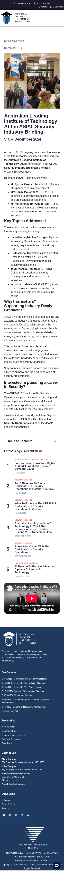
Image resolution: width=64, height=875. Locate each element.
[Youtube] (28, 815)
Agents (44, 7)
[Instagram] (22, 815)
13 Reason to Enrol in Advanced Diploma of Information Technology (35, 569)
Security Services (14, 40)
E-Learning (58, 7)
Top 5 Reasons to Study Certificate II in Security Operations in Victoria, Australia (34, 486)
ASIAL (37, 284)
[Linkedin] (16, 815)
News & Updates (22, 460)
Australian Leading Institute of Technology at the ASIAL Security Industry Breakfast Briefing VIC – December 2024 (33, 527)
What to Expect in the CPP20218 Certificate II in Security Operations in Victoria (35, 506)
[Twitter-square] (10, 815)
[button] (55, 441)
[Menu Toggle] (53, 18)
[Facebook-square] (4, 815)
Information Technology (26, 563)
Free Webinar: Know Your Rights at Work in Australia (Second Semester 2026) (35, 466)
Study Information (38, 460)
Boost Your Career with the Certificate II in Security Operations (32, 549)
